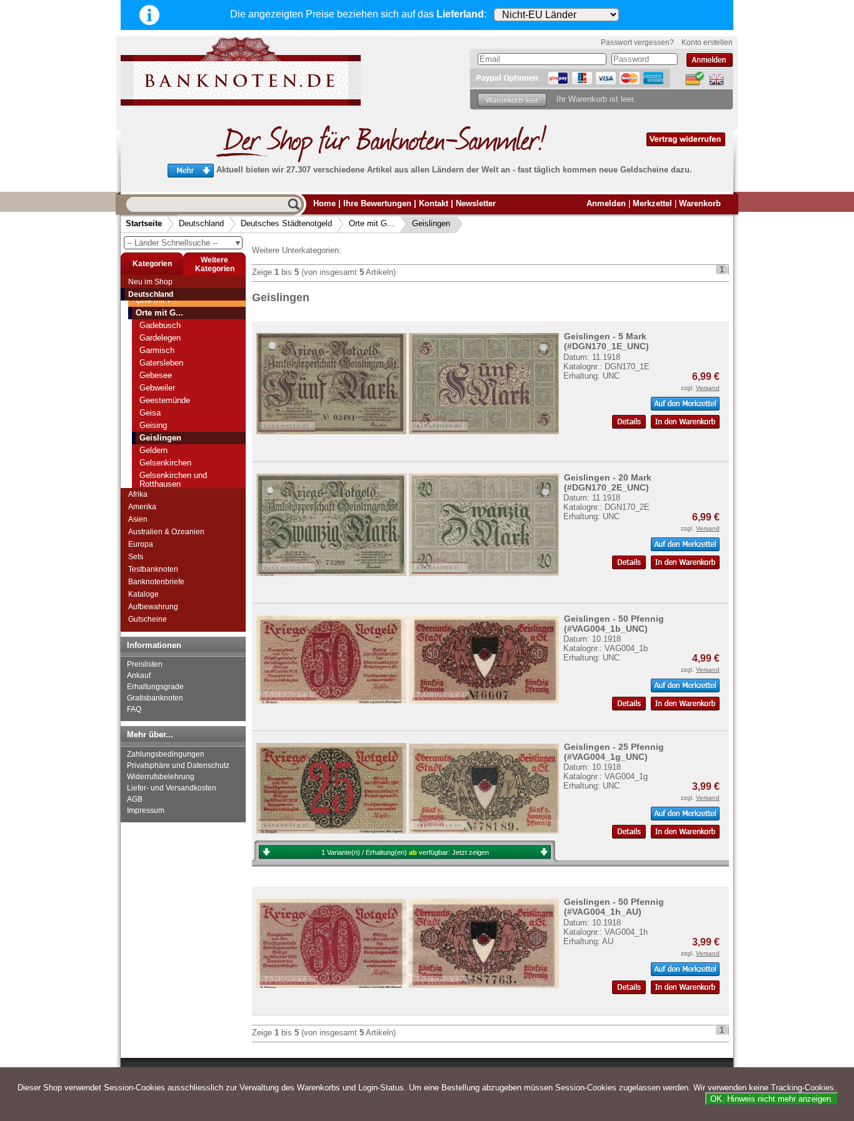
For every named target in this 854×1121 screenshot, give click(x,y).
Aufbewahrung (153, 606)
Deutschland (201, 223)
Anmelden (606, 203)
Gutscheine (147, 619)
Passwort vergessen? (637, 42)
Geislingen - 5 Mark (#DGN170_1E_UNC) (606, 341)
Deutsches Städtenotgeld (286, 223)
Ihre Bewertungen (377, 203)
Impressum (145, 810)
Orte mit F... (157, 300)
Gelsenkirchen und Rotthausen (173, 480)
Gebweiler (157, 387)
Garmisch (156, 350)
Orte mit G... (371, 223)
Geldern (153, 450)
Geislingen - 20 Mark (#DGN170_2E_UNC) (607, 482)
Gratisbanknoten (155, 698)
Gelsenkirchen (165, 462)
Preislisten (145, 664)
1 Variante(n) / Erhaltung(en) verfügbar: (405, 852)
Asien (138, 519)
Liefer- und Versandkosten (171, 788)
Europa (140, 544)
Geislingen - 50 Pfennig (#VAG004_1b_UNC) (614, 624)
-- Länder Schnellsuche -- (184, 242)
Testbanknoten (153, 569)
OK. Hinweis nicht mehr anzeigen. (771, 1099)
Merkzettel (652, 203)
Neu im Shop (150, 281)
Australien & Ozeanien (166, 531)
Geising (153, 425)
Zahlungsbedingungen (165, 754)
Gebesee (155, 375)
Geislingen (431, 223)
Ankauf (139, 675)
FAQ (134, 709)
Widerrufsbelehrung (160, 776)
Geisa (150, 412)
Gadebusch (160, 325)
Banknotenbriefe (156, 581)
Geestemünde (164, 400)
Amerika (142, 506)
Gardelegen (160, 337)
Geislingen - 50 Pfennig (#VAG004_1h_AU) (614, 907)
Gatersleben (161, 362)
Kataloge (143, 594)
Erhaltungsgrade (155, 686)
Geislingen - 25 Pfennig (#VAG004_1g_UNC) (614, 752)
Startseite (144, 223)
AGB (135, 799)
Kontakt (433, 203)
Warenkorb (700, 203)
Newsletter (476, 203)
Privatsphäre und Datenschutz (178, 765)
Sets (135, 556)
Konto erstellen (707, 42)
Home (324, 203)
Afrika (138, 494)
